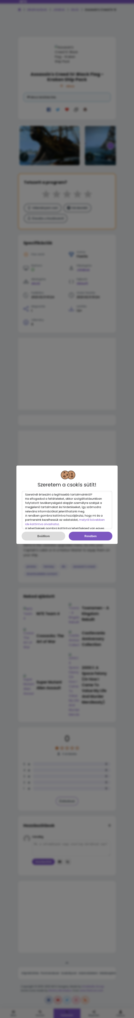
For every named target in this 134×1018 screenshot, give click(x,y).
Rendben (90, 536)
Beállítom (43, 536)
